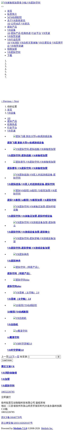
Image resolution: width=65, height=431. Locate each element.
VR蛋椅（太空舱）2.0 (19, 299)
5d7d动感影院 (14, 17)
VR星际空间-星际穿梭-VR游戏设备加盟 (28, 248)
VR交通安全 (45, 42)
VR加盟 (5, 379)
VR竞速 (46, 33)
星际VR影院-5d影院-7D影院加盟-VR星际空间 (31, 200)
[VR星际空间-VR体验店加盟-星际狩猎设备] (35, 209)
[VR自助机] (19, 318)
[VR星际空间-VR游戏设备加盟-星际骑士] (35, 225)
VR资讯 (25, 23)
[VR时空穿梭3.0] (22, 343)
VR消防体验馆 (9, 372)
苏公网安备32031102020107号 (17, 423)
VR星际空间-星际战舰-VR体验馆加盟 (27, 155)
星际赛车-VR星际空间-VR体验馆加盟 (27, 168)
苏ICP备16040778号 (11, 417)
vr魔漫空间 (13, 337)
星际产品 (12, 27)
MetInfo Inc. (47, 428)
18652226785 (8, 392)
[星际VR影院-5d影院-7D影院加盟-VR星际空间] (35, 193)
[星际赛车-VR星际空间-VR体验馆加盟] (34, 162)
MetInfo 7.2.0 (20, 428)
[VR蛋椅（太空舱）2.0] (26, 292)
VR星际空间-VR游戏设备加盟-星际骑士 (28, 232)
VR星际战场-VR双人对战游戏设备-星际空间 (31, 184)
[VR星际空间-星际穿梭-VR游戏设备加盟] (35, 241)
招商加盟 (12, 49)
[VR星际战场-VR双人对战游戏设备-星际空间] (35, 178)
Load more (7, 360)
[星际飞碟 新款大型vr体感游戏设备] (32, 136)
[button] (6, 101)
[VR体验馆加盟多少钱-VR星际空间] (32, 2)
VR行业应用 (13, 39)
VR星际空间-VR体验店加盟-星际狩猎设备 (29, 216)
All (8, 23)
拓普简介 (12, 14)
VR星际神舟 (14, 260)
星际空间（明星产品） (19, 273)
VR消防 (15, 42)
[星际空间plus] (21, 279)
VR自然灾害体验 (29, 42)
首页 (9, 11)
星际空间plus (14, 286)
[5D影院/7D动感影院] (25, 305)
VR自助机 (12, 324)
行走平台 (36, 33)
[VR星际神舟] (21, 254)
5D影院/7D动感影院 (17, 311)
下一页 (15, 356)
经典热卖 (26, 33)
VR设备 (11, 30)
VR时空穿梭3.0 (15, 350)
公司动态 (16, 23)
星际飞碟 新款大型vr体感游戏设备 (25, 142)
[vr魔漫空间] (20, 331)
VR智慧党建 (13, 36)
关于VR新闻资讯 (16, 20)
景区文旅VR (8, 366)
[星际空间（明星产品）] (26, 267)
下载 (9, 55)
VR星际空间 (13, 52)
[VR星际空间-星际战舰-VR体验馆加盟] (34, 149)
